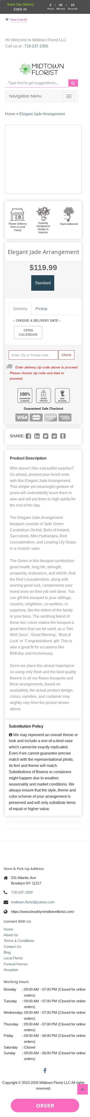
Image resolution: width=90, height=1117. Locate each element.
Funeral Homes (16, 964)
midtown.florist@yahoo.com (33, 902)
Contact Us (12, 947)
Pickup (41, 309)
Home (10, 114)
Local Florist (13, 958)
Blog (7, 952)
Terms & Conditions (19, 941)
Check (66, 355)
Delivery (20, 309)
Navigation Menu (25, 96)
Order (45, 1105)
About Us (11, 935)
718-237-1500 (36, 46)
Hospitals (11, 970)
